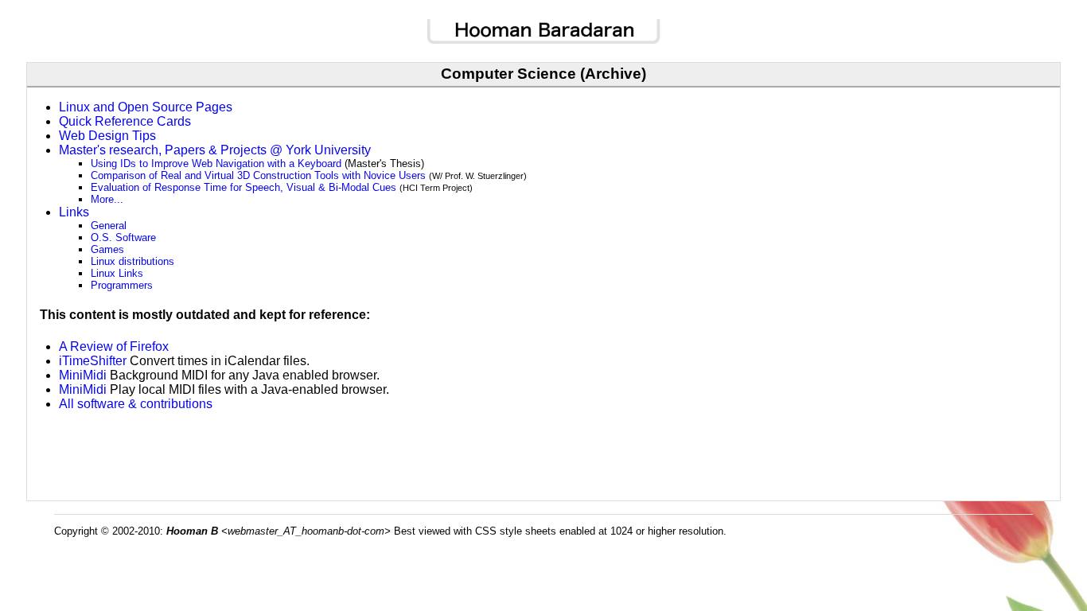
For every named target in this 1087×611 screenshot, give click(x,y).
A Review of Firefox (114, 346)
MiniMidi (83, 375)
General (109, 226)
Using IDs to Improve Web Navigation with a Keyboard (216, 163)
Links (74, 212)
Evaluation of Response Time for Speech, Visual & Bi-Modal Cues (243, 187)
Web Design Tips (107, 135)
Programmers (122, 285)
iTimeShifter (93, 361)
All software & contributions (135, 404)
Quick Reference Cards (125, 121)
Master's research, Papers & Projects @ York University (215, 150)
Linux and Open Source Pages (145, 107)
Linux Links (117, 273)
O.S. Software (123, 237)
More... (107, 199)
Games (107, 249)
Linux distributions (132, 261)
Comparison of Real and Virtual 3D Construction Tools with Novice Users (258, 175)
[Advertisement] (543, 448)
